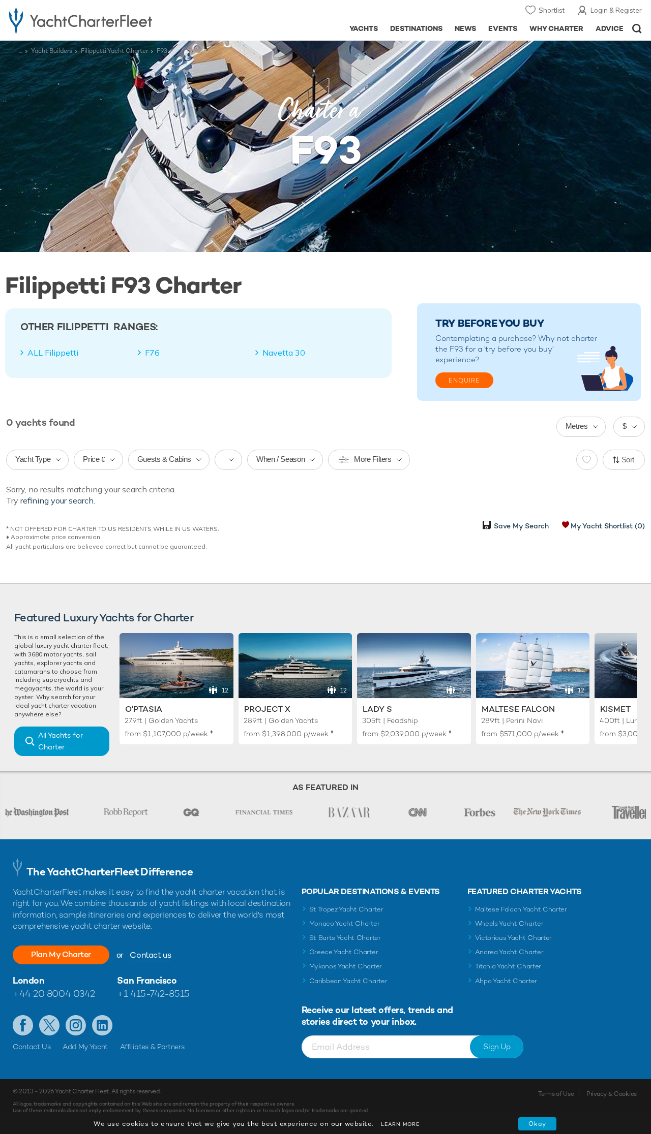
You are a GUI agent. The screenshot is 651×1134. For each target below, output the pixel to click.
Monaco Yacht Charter (344, 923)
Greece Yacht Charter (343, 952)
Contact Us (32, 1046)
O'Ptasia (143, 709)
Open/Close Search (637, 29)
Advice (610, 28)
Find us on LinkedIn (102, 1025)
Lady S (377, 709)
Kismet (615, 709)
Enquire (464, 380)
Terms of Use (556, 1094)
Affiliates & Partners (152, 1046)
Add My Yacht (85, 1046)
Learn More (400, 1124)
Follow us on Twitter (49, 1025)
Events (502, 28)
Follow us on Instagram (76, 1025)
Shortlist (552, 10)
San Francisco (146, 980)
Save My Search (521, 525)
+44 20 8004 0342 (54, 993)
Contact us (150, 955)
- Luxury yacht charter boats (101, 20)
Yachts (363, 28)
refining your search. (57, 500)
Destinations (416, 28)
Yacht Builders (51, 51)
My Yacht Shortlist (608, 525)
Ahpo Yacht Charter (506, 980)
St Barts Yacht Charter (345, 937)
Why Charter (556, 28)
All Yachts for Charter (60, 741)
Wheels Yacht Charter (509, 923)
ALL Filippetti (52, 353)
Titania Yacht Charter (508, 966)
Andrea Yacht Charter (509, 952)
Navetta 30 (283, 353)
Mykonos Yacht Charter (345, 966)
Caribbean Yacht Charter (348, 980)
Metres (577, 426)
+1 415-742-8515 (153, 993)
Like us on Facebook (23, 1025)
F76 (152, 353)
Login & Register (616, 10)
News (465, 28)
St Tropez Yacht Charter (346, 909)
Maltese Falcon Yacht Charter (521, 909)
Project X (267, 709)
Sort (628, 459)
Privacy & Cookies (611, 1094)
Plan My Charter (61, 954)
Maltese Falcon (518, 709)
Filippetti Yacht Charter (114, 51)
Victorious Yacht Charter (513, 937)
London (28, 980)
